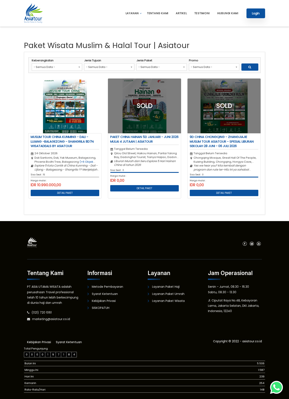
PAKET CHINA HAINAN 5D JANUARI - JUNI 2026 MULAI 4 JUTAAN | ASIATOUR (144, 139)
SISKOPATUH (100, 308)
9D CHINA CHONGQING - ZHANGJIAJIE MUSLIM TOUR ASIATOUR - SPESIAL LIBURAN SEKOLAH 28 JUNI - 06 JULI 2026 (222, 141)
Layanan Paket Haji (166, 287)
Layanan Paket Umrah (168, 294)
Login (256, 13)
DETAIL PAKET (65, 193)
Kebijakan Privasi (104, 301)
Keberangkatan (43, 60)
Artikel (181, 13)
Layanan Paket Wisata (168, 301)
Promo (193, 60)
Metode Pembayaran (107, 287)
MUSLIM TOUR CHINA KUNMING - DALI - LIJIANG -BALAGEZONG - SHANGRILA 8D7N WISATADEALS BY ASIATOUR (62, 141)
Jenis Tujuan (92, 60)
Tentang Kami (157, 13)
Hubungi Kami (227, 13)
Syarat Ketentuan (105, 294)
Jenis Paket (144, 60)
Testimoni (202, 13)
